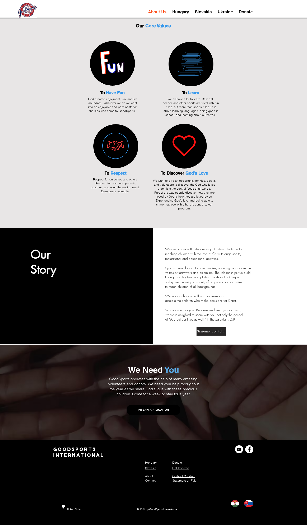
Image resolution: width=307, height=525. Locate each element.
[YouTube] (239, 449)
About (149, 476)
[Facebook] (249, 449)
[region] (112, 63)
